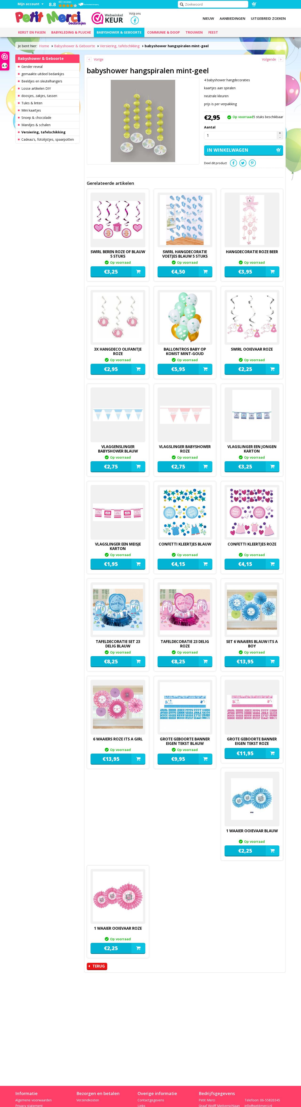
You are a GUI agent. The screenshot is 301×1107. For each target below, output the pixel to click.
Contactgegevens (151, 1100)
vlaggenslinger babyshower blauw (118, 449)
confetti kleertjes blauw (185, 544)
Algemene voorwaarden (33, 1100)
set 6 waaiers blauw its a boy (252, 644)
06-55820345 (270, 1100)
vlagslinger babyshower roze (185, 449)
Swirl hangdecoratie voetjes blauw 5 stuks (185, 254)
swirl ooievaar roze (252, 349)
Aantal (209, 127)
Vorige (98, 59)
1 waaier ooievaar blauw (252, 830)
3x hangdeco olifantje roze (118, 351)
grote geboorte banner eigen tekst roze (252, 741)
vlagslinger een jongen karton (252, 449)
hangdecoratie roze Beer (252, 251)
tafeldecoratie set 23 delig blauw (118, 644)
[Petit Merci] (50, 17)
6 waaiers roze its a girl (118, 739)
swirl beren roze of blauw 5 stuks (118, 254)
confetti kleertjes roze (252, 544)
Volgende (269, 59)
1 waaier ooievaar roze (118, 928)
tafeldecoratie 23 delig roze (185, 644)
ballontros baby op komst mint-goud (185, 351)
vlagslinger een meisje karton (118, 546)
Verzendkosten (87, 1100)
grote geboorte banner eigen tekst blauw (185, 741)
